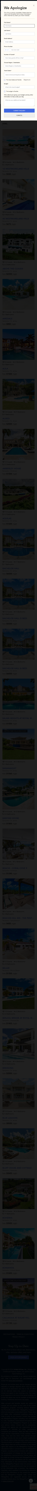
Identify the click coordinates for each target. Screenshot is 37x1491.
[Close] (34, 5)
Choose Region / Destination (12, 62)
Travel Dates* (7, 70)
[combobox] (19, 66)
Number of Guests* (9, 54)
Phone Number (8, 46)
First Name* (7, 22)
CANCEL (19, 115)
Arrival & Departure (27, 75)
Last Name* (7, 30)
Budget (6, 84)
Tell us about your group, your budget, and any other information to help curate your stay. (18, 96)
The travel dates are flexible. (14, 80)
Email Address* (8, 38)
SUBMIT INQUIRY (19, 111)
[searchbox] (19, 66)
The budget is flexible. (12, 91)
